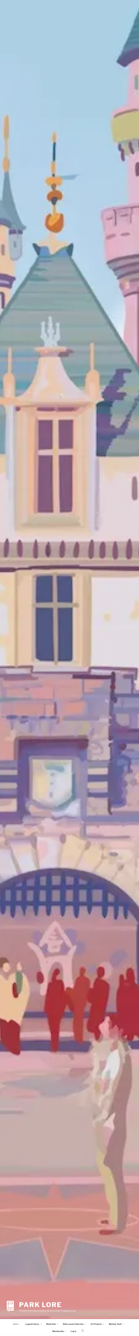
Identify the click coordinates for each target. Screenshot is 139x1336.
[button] (83, 1330)
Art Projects (96, 1324)
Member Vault (115, 1324)
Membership (58, 1331)
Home (15, 1324)
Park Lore (40, 1305)
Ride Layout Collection (73, 1324)
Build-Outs (51, 1324)
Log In (73, 1331)
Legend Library (32, 1324)
